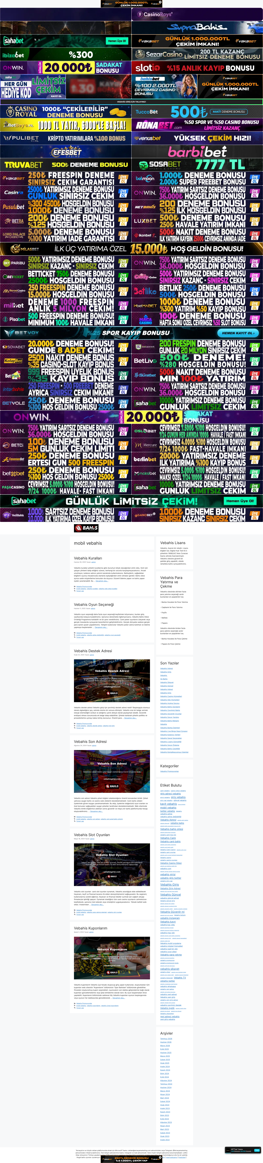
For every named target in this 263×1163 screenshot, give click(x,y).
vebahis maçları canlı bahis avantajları (170, 935)
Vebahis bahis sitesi (171, 829)
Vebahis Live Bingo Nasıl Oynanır (173, 731)
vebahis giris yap (166, 881)
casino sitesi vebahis (178, 791)
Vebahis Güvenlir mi (172, 911)
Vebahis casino (165, 858)
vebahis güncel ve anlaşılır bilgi (168, 906)
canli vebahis (165, 791)
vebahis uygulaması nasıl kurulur (168, 984)
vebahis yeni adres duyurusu (167, 992)
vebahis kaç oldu (167, 925)
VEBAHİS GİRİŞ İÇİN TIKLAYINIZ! (131, 102)
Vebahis (163, 675)
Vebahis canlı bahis (170, 841)
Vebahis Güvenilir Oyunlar (171, 714)
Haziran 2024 (165, 1087)
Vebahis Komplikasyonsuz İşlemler (174, 752)
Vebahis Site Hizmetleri (169, 700)
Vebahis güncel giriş (167, 901)
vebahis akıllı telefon (182, 820)
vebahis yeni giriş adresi (169, 1000)
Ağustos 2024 (166, 1081)
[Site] (65, 178)
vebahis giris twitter (170, 878)
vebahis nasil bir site (169, 949)
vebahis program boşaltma (167, 958)
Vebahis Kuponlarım (90, 928)
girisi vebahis (165, 797)
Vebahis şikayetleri (167, 1014)
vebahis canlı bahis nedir (166, 847)
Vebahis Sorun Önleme (169, 745)
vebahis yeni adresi (168, 994)
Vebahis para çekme (171, 954)
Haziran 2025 (165, 1053)
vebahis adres (166, 814)
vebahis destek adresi (94, 726)
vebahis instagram (170, 918)
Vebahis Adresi (166, 668)
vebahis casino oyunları (168, 860)
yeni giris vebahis (167, 1019)
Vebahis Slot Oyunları (92, 835)
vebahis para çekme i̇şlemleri (97, 912)
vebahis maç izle (167, 933)
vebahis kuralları (92, 589)
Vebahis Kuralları (88, 558)
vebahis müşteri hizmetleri (171, 946)
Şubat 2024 (165, 1101)
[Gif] (131, 248)
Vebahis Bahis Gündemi (170, 707)
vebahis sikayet (169, 968)
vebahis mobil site (165, 941)
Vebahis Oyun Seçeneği (94, 604)
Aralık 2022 (165, 1140)
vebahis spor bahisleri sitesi (178, 972)
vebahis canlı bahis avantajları (168, 844)
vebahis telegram (166, 978)
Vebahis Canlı (168, 838)
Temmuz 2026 (166, 1039)
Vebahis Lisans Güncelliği (170, 742)
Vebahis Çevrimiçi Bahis (170, 710)
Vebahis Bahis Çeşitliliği (170, 749)
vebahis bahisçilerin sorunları (168, 832)
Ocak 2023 (164, 1136)
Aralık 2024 (165, 1067)
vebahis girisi (167, 874)
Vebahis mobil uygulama (170, 943)
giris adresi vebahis (170, 793)
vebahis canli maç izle (168, 835)
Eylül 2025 (164, 1049)
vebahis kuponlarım (93, 1005)
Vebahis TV (180, 977)
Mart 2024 (164, 1098)
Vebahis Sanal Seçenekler (171, 738)
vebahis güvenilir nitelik (166, 909)
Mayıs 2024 (165, 1091)
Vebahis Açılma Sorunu (169, 703)
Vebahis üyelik (167, 1008)
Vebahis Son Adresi (90, 741)
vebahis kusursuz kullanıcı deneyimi (169, 930)
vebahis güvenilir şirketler (180, 909)
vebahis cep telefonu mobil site (168, 866)
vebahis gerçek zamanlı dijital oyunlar (170, 871)
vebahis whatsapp (168, 986)
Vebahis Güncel (166, 686)
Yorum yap (80, 591)
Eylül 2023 (164, 1119)
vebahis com (165, 868)
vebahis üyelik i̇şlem (181, 1008)
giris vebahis (178, 797)
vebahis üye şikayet (176, 1011)
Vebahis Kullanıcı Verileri (170, 735)
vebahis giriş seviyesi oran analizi (169, 891)
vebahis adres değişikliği (95, 635)
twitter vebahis (167, 811)
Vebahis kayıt (168, 921)
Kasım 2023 (165, 1112)
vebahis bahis (177, 823)
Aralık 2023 (165, 1108)
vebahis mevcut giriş (165, 938)
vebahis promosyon (167, 960)
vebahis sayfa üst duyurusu (167, 965)
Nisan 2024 (165, 1094)
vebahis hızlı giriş (109, 726)
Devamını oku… (102, 581)
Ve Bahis (163, 679)
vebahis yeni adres (167, 989)
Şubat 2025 (165, 1060)
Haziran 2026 (165, 1042)
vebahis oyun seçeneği (112, 635)
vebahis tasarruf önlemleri (181, 975)
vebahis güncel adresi (169, 898)
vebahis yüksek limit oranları (167, 1002)
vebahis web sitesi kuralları (108, 589)
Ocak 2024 (164, 1105)
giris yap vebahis (166, 800)
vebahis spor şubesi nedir (167, 975)
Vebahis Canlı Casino (168, 850)
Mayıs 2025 (165, 1056)
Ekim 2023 (164, 1115)
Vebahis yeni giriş (167, 997)
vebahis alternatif (164, 823)
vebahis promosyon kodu (169, 963)
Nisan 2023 (165, 1126)
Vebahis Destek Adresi (93, 651)
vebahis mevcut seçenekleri (179, 938)
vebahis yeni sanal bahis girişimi (112, 819)
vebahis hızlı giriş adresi (166, 915)
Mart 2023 (164, 1129)
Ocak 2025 (164, 1063)
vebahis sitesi (165, 972)
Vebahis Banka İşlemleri (170, 728)
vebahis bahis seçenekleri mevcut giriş (170, 826)
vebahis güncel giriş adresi (167, 903)
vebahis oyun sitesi (168, 952)
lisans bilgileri (181, 804)
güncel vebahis (180, 800)
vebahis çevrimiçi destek (170, 1005)
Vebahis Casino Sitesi (171, 863)
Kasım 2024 (165, 1070)
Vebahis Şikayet (167, 682)
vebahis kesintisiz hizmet (167, 927)
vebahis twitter (167, 981)
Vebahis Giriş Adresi (170, 888)
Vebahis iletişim (180, 915)
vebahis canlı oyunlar (168, 852)
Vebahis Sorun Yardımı (169, 717)
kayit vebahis (168, 803)
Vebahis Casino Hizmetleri (171, 696)
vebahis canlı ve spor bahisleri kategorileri (171, 855)
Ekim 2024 (164, 1074)
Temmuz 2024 (166, 1084)
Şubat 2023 (165, 1133)
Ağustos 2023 (166, 1122)
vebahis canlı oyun (181, 850)
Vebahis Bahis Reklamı (169, 721)
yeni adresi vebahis (169, 1016)
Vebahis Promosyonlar (84, 586)
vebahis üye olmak (165, 1011)
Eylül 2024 (164, 1077)
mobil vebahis (81, 589)
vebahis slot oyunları (115, 912)
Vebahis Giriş (165, 672)
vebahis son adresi (93, 819)
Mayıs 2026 (165, 1046)
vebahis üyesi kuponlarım (110, 1005)
